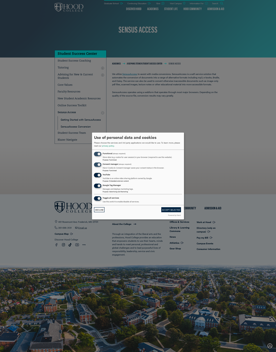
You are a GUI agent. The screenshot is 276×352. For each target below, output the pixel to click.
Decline (99, 209)
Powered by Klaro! (174, 215)
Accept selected (171, 209)
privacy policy (108, 145)
